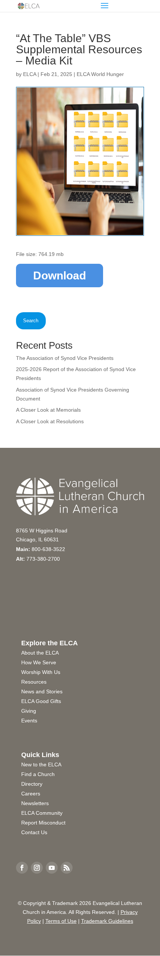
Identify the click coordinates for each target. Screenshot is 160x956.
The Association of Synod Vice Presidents (64, 358)
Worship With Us (40, 672)
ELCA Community (42, 813)
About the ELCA (40, 653)
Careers (30, 794)
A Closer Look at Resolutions (50, 421)
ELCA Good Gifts (41, 701)
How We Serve (38, 662)
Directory (31, 784)
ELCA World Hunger (100, 74)
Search (30, 320)
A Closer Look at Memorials (48, 410)
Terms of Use (61, 921)
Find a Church (38, 774)
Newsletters (35, 803)
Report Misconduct (43, 823)
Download (59, 275)
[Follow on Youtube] (52, 868)
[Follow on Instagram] (37, 868)
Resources (34, 682)
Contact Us (34, 832)
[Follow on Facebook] (22, 868)
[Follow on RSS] (67, 868)
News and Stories (42, 691)
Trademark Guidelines (107, 921)
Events (29, 721)
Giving (28, 711)
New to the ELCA (41, 764)
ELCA (29, 74)
